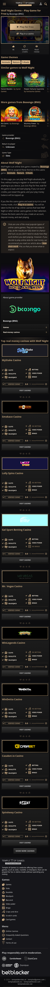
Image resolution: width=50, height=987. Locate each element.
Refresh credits (25, 50)
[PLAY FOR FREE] (11, 79)
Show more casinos (25, 851)
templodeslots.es (15, 982)
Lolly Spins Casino (12, 473)
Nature (16, 62)
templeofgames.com (36, 979)
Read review (36, 50)
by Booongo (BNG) (15, 14)
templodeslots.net (25, 984)
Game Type (6, 153)
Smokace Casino (11, 416)
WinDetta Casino (12, 699)
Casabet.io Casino (12, 755)
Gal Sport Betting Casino (16, 529)
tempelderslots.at (19, 979)
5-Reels (25, 62)
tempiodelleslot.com (32, 982)
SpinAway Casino (12, 812)
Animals (6, 62)
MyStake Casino (11, 360)
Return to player (8, 144)
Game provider (8, 135)
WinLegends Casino (13, 642)
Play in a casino (25, 204)
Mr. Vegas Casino (12, 586)
